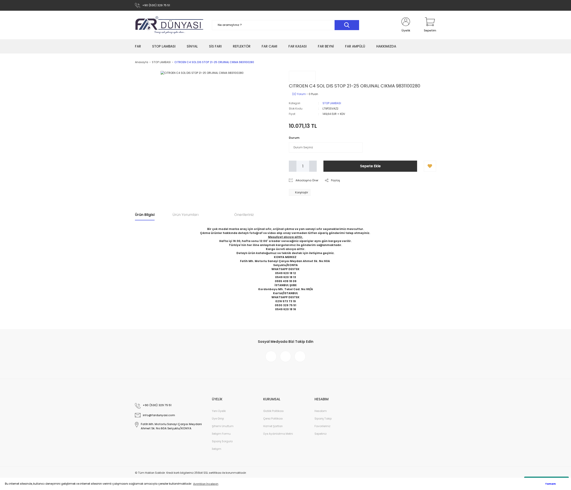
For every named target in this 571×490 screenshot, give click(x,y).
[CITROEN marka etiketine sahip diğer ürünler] (302, 76)
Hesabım (320, 411)
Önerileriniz (244, 214)
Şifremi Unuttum (223, 426)
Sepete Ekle (370, 166)
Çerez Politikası (273, 418)
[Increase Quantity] (313, 166)
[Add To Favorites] (430, 166)
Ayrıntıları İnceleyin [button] (205, 484)
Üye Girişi (218, 418)
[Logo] (169, 25)
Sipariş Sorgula (222, 441)
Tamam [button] (550, 484)
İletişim (216, 449)
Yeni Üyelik (219, 411)
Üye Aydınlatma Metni (278, 434)
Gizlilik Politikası (273, 411)
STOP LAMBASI (332, 103)
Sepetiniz (320, 434)
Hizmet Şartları (273, 426)
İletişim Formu (221, 434)
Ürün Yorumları (185, 214)
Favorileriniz (322, 426)
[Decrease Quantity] (292, 166)
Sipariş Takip (323, 418)
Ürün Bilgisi (145, 214)
